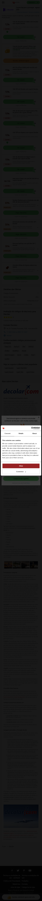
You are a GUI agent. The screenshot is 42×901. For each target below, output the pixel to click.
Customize (20, 471)
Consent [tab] (7, 433)
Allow (21, 466)
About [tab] (34, 433)
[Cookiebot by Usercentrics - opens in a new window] (31, 428)
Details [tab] (21, 433)
